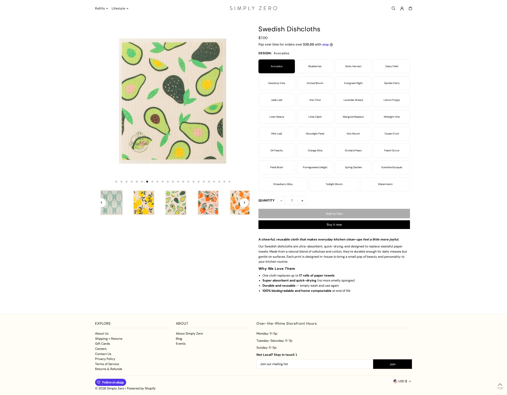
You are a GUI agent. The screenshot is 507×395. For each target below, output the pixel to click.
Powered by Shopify (141, 388)
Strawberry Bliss (283, 184)
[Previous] (101, 202)
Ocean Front (392, 133)
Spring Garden (353, 167)
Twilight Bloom (334, 184)
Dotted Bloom (315, 83)
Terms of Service (107, 364)
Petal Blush (276, 167)
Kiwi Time (315, 100)
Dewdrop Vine (276, 83)
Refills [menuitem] (100, 8)
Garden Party (392, 83)
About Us (102, 333)
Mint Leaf (276, 133)
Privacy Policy (105, 359)
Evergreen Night (353, 83)
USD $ (402, 381)
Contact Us (103, 354)
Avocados (277, 66)
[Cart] (410, 8)
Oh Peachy (276, 150)
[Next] (244, 202)
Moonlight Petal (315, 133)
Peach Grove (391, 150)
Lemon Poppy (392, 100)
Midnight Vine (392, 116)
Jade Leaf (276, 100)
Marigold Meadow (353, 116)
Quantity (266, 200)
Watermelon (385, 184)
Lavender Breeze (353, 100)
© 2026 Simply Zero (109, 388)
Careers (101, 349)
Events (181, 344)
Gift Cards (102, 344)
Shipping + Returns (108, 339)
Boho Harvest (353, 66)
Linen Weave (276, 116)
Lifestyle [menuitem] (118, 8)
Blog (179, 339)
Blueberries (315, 66)
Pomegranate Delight (315, 167)
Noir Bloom (353, 133)
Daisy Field (391, 66)
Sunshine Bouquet (391, 167)
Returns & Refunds (108, 369)
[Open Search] (393, 8)
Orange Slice (315, 150)
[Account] (402, 8)
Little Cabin (315, 116)
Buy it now (334, 224)
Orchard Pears (353, 150)
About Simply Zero (189, 333)
